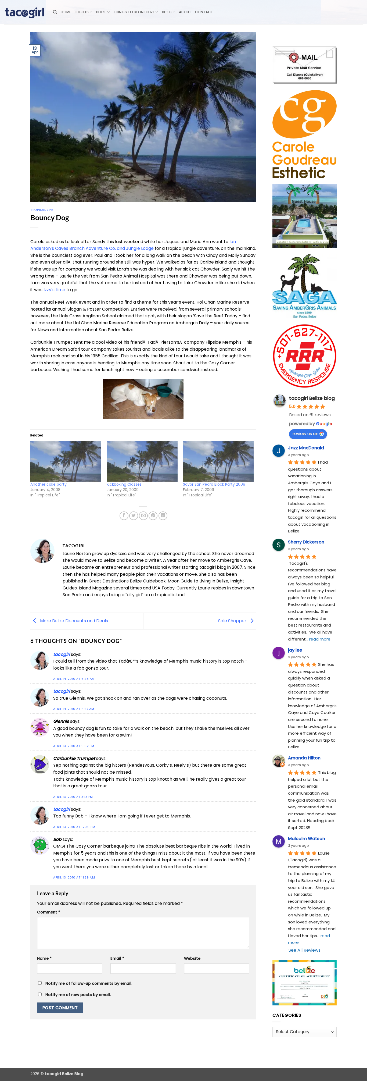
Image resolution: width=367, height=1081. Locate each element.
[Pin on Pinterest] (153, 515)
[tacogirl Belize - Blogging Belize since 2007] (24, 12)
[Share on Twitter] (133, 515)
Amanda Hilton (304, 758)
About (185, 12)
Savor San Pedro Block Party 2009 (214, 484)
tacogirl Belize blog (312, 398)
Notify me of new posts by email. (78, 994)
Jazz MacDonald (306, 448)
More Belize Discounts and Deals (73, 621)
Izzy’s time (54, 290)
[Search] (55, 12)
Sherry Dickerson (306, 542)
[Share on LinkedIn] (163, 515)
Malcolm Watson (306, 838)
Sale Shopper (232, 621)
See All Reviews (305, 950)
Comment (48, 912)
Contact (204, 12)
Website (192, 958)
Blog (167, 12)
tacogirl (61, 654)
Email (117, 958)
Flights (82, 12)
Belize (101, 12)
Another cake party (48, 484)
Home (66, 12)
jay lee (295, 650)
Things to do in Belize (134, 12)
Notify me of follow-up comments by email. (88, 983)
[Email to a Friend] (143, 515)
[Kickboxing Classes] (142, 461)
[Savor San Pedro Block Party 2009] (218, 461)
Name (44, 958)
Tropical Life (41, 209)
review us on (305, 434)
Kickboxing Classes (124, 484)
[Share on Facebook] (124, 515)
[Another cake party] (65, 461)
